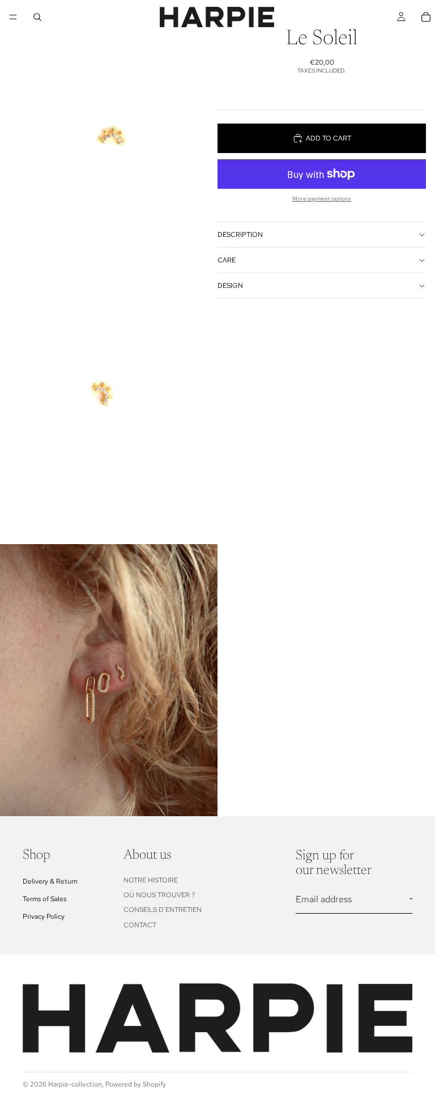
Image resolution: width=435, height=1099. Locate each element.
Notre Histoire (150, 880)
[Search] (37, 17)
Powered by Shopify (135, 1084)
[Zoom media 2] (109, 408)
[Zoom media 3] (109, 680)
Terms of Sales (44, 898)
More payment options (321, 198)
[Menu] (13, 17)
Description (240, 234)
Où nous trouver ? (159, 894)
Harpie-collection (75, 1084)
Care (227, 260)
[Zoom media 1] (109, 136)
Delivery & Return (50, 881)
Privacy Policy (44, 916)
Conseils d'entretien (162, 910)
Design (230, 285)
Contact (139, 925)
